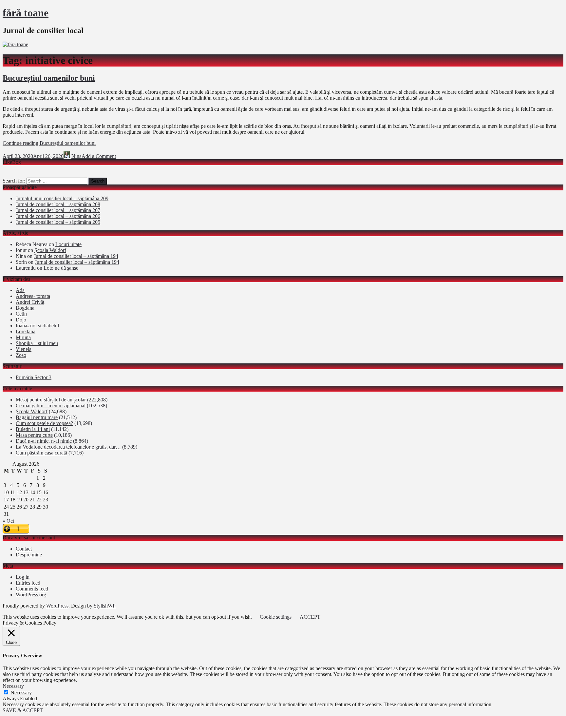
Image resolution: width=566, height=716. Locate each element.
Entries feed (28, 583)
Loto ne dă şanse (61, 268)
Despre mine (29, 554)
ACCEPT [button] (310, 617)
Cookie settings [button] (276, 617)
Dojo (21, 319)
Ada (20, 290)
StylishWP (105, 606)
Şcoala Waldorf (50, 250)
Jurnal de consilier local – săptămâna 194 (76, 256)
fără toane (25, 13)
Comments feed (32, 588)
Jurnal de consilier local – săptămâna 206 (58, 216)
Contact (24, 549)
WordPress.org (31, 594)
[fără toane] (15, 44)
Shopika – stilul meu (37, 343)
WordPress (57, 606)
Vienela (23, 349)
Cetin (21, 314)
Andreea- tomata (33, 296)
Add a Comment (99, 156)
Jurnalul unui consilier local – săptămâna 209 (62, 198)
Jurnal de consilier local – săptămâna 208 (58, 204)
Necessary (21, 692)
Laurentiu (26, 268)
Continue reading (49, 143)
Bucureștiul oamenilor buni (49, 78)
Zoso (21, 355)
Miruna (23, 337)
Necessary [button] (13, 686)
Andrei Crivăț (30, 302)
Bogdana (25, 308)
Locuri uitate (68, 244)
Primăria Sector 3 (33, 377)
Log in (22, 577)
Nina (76, 156)
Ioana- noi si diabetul (37, 325)
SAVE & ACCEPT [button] (23, 710)
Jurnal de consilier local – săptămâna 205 (58, 222)
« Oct (8, 521)
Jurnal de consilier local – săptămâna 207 (58, 210)
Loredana (25, 331)
